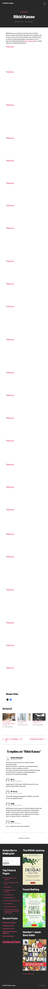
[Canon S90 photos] (39, 717)
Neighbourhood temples (9, 922)
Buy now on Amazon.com (28, 973)
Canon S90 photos (38, 722)
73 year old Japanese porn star (12, 900)
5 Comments (30, 21)
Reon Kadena (7, 887)
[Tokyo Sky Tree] (24, 717)
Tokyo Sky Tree (22, 722)
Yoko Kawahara (8, 903)
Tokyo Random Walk (8, 925)
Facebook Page (11, 941)
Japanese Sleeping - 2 (9, 897)
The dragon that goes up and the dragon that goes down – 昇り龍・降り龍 (11, 911)
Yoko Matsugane (8, 894)
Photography (24, 11)
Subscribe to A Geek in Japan (9, 858)
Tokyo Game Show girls (10, 906)
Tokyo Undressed (29, 41)
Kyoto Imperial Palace (8, 936)
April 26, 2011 (20, 21)
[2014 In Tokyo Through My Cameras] (8, 717)
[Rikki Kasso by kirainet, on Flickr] (24, 57)
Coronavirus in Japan (8, 928)
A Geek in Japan (7, 3)
